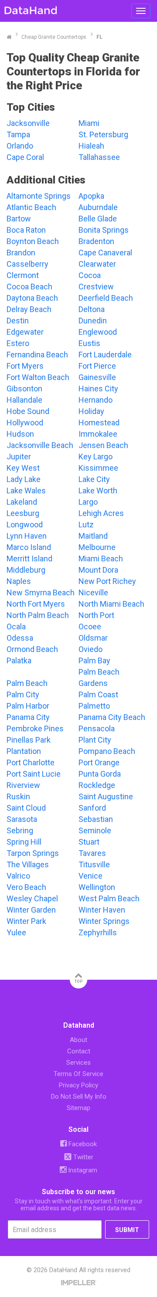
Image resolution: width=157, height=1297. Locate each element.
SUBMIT (127, 1229)
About (78, 1040)
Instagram (81, 1170)
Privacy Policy (78, 1085)
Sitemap (78, 1108)
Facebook (82, 1144)
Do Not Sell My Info (78, 1096)
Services (78, 1062)
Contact (78, 1051)
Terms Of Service (78, 1074)
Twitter (82, 1157)
